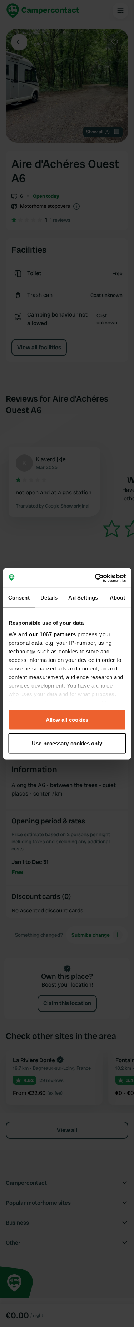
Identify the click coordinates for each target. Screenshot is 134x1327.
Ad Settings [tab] (83, 598)
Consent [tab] (19, 598)
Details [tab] (49, 598)
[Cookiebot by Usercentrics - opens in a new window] (95, 577)
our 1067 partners (52, 634)
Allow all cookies (67, 720)
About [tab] (117, 598)
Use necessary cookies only (67, 743)
